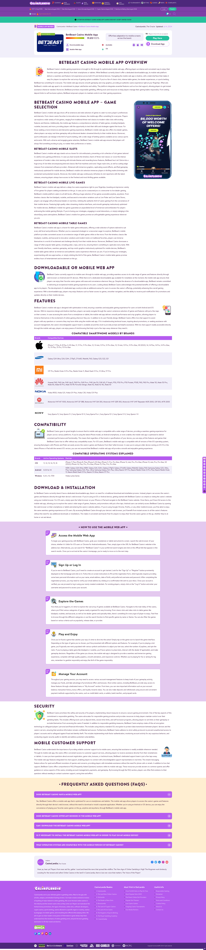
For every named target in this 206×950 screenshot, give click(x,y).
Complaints (172, 3)
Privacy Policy (160, 897)
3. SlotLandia (100, 897)
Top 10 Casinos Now (44, 14)
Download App (158, 43)
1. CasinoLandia (101, 891)
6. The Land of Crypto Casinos (106, 907)
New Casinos (67, 3)
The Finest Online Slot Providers (136, 897)
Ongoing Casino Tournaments (135, 907)
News (162, 3)
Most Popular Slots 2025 (134, 894)
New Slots (86, 3)
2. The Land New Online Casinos (106, 894)
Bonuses (98, 3)
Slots (78, 3)
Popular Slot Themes (132, 900)
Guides (154, 3)
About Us (159, 907)
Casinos (58, 3)
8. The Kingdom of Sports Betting (107, 913)
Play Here (157, 38)
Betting (146, 3)
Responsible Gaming (162, 891)
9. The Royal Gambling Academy (106, 916)
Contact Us (159, 910)
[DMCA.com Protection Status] (39, 929)
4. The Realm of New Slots (104, 900)
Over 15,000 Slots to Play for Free (137, 891)
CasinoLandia (140, 26)
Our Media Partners (132, 910)
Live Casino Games (132, 903)
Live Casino (121, 3)
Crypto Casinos (107, 3)
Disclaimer (159, 894)
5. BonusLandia (101, 903)
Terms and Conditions (163, 900)
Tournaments (135, 3)
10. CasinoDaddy (101, 919)
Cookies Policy (160, 903)
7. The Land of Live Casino (104, 910)
